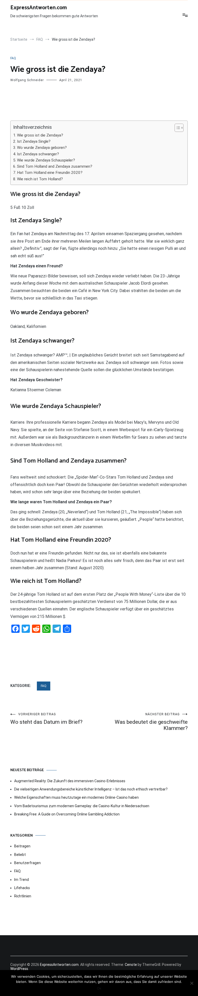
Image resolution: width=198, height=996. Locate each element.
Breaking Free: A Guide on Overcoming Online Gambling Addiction (67, 814)
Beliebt (20, 855)
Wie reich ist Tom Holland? (40, 179)
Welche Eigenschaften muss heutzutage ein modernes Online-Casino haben (76, 797)
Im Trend (21, 880)
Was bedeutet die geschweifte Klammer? (151, 721)
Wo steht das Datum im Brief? (46, 718)
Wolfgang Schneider (27, 80)
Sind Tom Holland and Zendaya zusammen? (54, 166)
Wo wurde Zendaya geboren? (42, 147)
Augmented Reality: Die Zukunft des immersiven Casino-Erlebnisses (69, 781)
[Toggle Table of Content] (176, 127)
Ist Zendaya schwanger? (38, 154)
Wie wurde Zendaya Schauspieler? (46, 160)
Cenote (131, 965)
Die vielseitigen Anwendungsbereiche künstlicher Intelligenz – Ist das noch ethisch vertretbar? (91, 789)
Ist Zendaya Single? (34, 141)
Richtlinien (22, 896)
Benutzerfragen (27, 863)
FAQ (13, 58)
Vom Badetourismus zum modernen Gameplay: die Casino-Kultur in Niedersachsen (81, 806)
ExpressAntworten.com (38, 7)
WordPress (19, 969)
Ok (99, 988)
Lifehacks (22, 888)
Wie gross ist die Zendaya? (40, 135)
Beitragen (22, 846)
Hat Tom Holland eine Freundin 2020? (49, 172)
